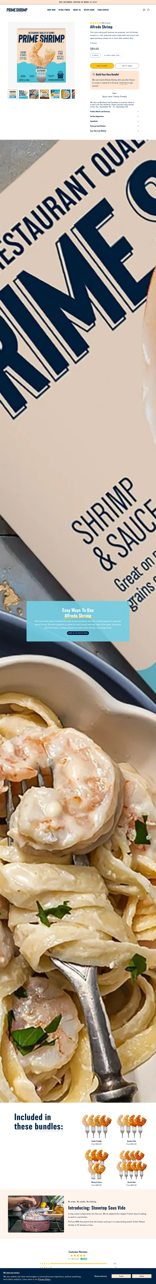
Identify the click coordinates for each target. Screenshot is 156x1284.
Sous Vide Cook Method (98, 131)
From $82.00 (97, 1144)
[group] (78, 2)
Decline (142, 1276)
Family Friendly (96, 1141)
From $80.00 (131, 1185)
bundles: (49, 1126)
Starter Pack (131, 1182)
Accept (121, 1276)
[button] (77, 9)
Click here (123, 83)
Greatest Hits (131, 1141)
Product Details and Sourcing (100, 111)
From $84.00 (97, 1185)
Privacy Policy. (44, 1279)
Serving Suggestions (97, 116)
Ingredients (94, 121)
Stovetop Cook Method (97, 126)
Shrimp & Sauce (96, 1182)
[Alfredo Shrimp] (13, 94)
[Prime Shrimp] (17, 10)
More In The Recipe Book (77, 633)
